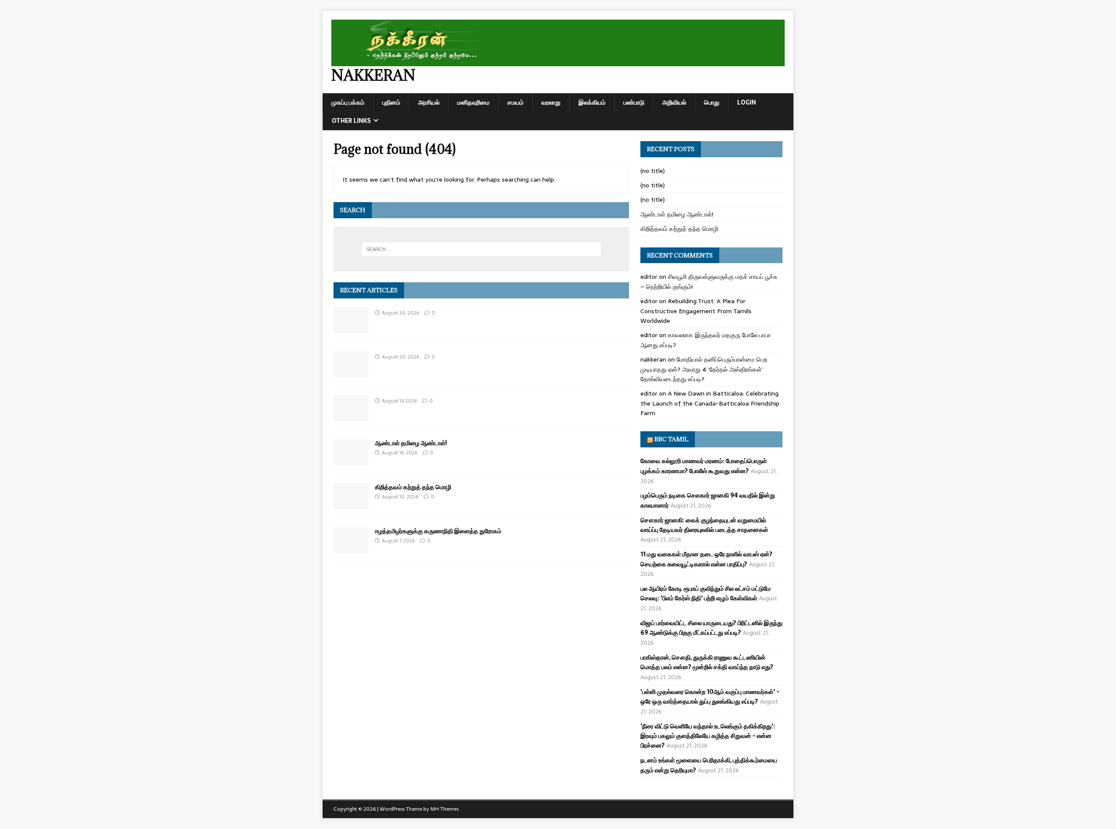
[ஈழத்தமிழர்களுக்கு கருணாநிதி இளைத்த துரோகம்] (350, 548)
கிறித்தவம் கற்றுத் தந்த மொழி (413, 487)
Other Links (351, 120)
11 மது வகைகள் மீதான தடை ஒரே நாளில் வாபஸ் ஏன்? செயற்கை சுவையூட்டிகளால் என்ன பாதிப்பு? (706, 558)
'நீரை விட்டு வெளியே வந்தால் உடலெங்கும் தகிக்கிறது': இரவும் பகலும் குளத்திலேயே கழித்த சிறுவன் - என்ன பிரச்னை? (707, 736)
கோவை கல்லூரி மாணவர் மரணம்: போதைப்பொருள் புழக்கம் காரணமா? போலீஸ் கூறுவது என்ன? (703, 465)
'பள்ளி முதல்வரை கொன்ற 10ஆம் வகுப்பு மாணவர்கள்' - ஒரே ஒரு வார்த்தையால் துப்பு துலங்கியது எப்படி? (709, 696)
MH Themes (444, 809)
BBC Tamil (671, 439)
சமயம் (515, 102)
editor (648, 276)
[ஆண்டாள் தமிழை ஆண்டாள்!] (350, 460)
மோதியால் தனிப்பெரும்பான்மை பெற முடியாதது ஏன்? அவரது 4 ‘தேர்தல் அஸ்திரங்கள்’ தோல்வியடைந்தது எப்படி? (703, 369)
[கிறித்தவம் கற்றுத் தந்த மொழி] (350, 504)
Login (746, 102)
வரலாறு (551, 102)
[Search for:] (481, 249)
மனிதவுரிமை (473, 102)
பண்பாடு (633, 102)
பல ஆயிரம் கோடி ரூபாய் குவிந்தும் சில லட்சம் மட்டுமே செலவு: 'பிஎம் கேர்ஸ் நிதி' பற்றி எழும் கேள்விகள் (705, 593)
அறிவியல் (674, 102)
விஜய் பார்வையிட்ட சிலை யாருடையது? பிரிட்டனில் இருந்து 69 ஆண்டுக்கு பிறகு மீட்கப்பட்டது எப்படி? (711, 627)
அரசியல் (428, 102)
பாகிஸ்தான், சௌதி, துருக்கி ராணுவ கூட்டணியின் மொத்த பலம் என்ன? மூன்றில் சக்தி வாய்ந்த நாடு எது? (706, 662)
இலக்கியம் (592, 102)
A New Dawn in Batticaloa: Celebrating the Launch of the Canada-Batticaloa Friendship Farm (709, 403)
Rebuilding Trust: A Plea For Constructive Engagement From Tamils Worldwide (696, 310)
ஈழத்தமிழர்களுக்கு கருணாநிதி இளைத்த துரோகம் (438, 531)
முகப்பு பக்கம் (347, 102)
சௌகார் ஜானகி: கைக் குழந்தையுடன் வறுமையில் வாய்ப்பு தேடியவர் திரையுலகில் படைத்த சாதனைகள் (704, 525)
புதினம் (391, 102)
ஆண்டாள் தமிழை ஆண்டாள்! (411, 443)
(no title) (652, 171)
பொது (711, 102)
